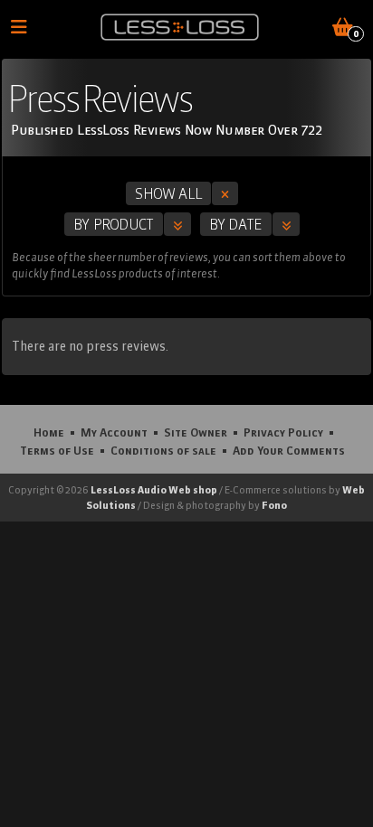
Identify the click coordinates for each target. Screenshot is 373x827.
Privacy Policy (283, 432)
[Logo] (179, 27)
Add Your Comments (289, 450)
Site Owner (195, 432)
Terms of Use (57, 450)
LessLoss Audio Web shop (154, 490)
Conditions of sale (163, 450)
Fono (274, 505)
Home (48, 432)
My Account (114, 432)
